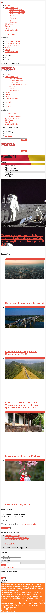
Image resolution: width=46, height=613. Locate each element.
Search (24, 139)
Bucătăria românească (18, 16)
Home (7, 6)
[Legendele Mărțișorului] (25, 481)
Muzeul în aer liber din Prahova (22, 456)
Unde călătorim (11, 30)
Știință (7, 28)
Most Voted (10, 166)
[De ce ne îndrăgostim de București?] (25, 280)
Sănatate (9, 24)
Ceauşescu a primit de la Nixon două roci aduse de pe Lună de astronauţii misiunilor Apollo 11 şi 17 (22, 240)
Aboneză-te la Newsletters (16, 540)
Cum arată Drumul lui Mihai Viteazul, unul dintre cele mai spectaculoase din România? (21, 405)
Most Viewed (10, 168)
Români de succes (17, 12)
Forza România (11, 8)
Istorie (12, 20)
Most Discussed (11, 170)
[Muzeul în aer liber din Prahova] (25, 433)
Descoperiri (14, 22)
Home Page (10, 34)
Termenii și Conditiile (27, 524)
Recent (8, 172)
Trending (9, 102)
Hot (6, 104)
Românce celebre (17, 14)
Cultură (12, 18)
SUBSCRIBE (6, 528)
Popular (8, 106)
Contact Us (10, 544)
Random (9, 176)
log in (3, 565)
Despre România (16, 10)
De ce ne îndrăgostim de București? (24, 303)
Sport (7, 26)
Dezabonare (10, 542)
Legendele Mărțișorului (18, 504)
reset (3, 578)
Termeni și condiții (12, 536)
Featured (9, 174)
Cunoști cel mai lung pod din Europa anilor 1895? (21, 352)
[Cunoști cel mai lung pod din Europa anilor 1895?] (25, 328)
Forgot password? (8, 567)
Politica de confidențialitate (17, 538)
